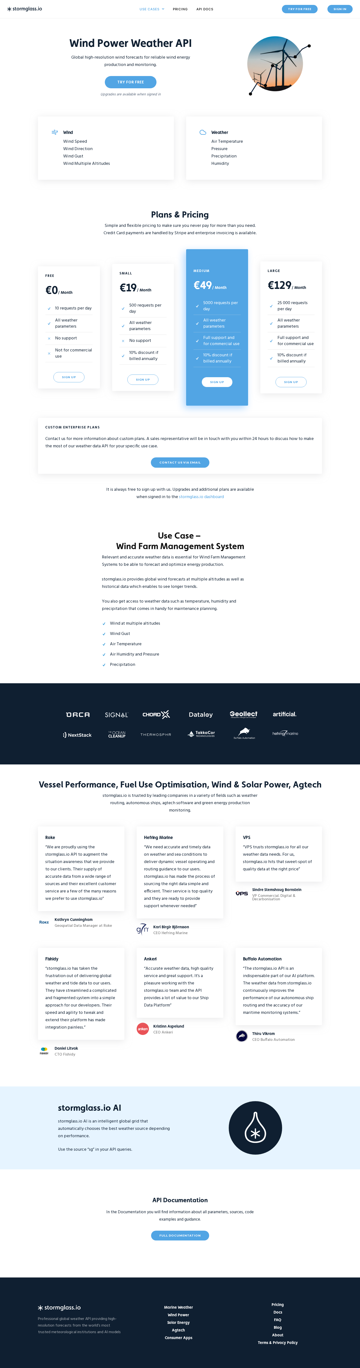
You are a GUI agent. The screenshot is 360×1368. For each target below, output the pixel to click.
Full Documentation (180, 1235)
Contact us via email (180, 462)
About (277, 1335)
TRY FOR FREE (300, 9)
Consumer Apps (178, 1337)
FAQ (277, 1319)
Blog (278, 1327)
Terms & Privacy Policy (278, 1342)
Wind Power (178, 1315)
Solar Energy (178, 1322)
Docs (278, 1312)
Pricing (180, 9)
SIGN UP (69, 377)
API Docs (204, 9)
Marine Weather (178, 1307)
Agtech (178, 1330)
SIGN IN (340, 9)
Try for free (130, 82)
